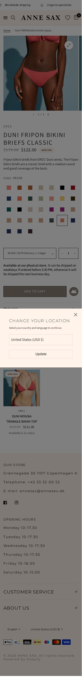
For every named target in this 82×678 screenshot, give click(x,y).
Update (41, 353)
